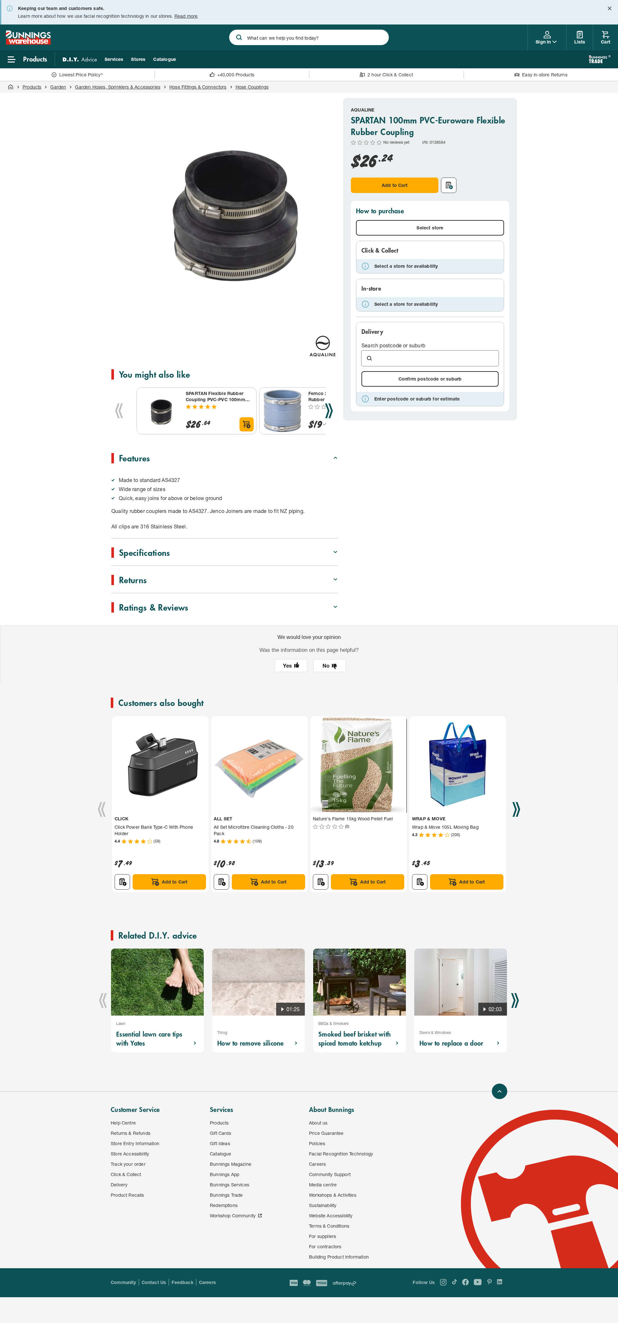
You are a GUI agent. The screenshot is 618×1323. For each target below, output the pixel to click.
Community (123, 1282)
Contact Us (154, 1282)
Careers (207, 1282)
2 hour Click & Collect (390, 74)
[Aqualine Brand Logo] (322, 346)
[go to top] (499, 1091)
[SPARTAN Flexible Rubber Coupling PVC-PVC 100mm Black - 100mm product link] (160, 411)
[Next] (329, 410)
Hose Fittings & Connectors (198, 87)
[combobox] (309, 37)
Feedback (182, 1282)
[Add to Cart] (246, 424)
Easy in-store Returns (544, 74)
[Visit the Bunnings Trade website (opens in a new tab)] (599, 59)
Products (32, 87)
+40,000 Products (236, 74)
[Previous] (119, 410)
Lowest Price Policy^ (81, 74)
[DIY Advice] (80, 59)
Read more (186, 16)
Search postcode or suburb (393, 345)
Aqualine (362, 109)
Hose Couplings (252, 87)
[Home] (11, 87)
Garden (58, 87)
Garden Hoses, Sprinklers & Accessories (117, 87)
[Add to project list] (448, 185)
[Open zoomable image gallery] (330, 319)
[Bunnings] (28, 43)
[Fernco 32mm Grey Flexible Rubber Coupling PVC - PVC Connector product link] (282, 411)
